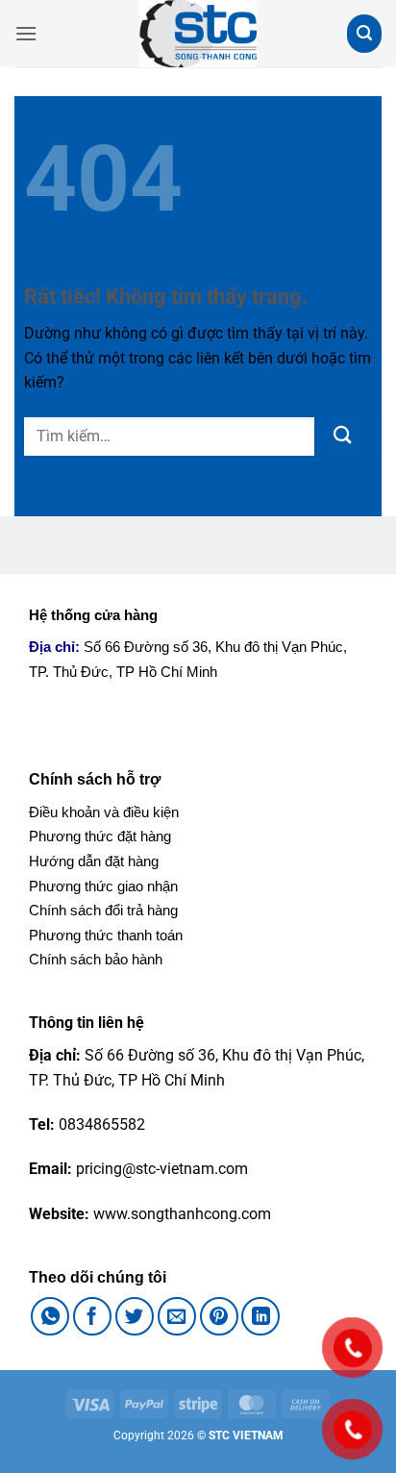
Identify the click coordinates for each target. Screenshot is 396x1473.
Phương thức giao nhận (103, 886)
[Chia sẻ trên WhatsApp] (50, 1316)
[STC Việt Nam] (198, 33)
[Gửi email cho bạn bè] (177, 1316)
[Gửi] (343, 435)
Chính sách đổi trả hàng (103, 910)
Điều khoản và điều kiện (104, 812)
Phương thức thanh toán (106, 935)
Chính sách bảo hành (95, 959)
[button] (25, 33)
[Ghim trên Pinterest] (219, 1316)
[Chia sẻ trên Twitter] (134, 1316)
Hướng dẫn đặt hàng (94, 861)
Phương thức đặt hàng (100, 836)
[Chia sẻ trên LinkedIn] (260, 1316)
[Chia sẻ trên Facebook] (92, 1316)
